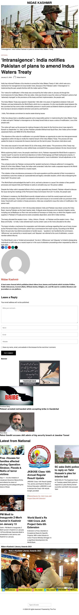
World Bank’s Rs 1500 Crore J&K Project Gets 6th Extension (37, 522)
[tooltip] (2, 247)
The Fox (53, 609)
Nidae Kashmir (21, 77)
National (4, 55)
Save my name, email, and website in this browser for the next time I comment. (29, 347)
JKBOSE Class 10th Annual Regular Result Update (39, 475)
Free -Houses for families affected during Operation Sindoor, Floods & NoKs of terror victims (10, 466)
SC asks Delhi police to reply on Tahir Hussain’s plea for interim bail (67, 471)
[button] (48, 604)
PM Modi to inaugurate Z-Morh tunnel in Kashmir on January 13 (11, 519)
